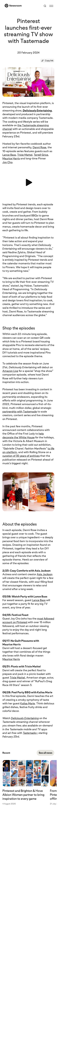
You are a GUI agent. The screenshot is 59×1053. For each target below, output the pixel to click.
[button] (47, 61)
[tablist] (28, 782)
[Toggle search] (45, 6)
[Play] (28, 182)
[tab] (26, 782)
